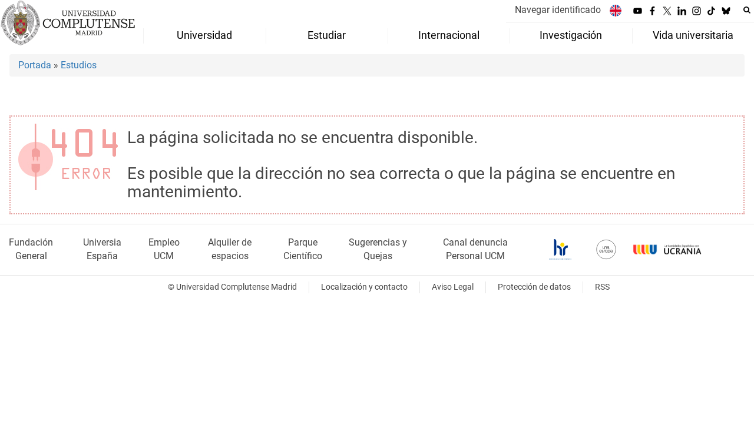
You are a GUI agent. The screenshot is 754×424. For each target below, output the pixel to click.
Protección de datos (534, 287)
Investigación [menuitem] (571, 35)
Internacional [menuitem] (448, 35)
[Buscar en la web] (747, 10)
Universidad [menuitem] (204, 35)
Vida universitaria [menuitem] (693, 35)
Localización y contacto (364, 287)
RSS (602, 287)
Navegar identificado (558, 9)
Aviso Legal (453, 287)
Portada (34, 65)
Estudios (79, 65)
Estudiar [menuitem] (326, 35)
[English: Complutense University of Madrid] (615, 10)
